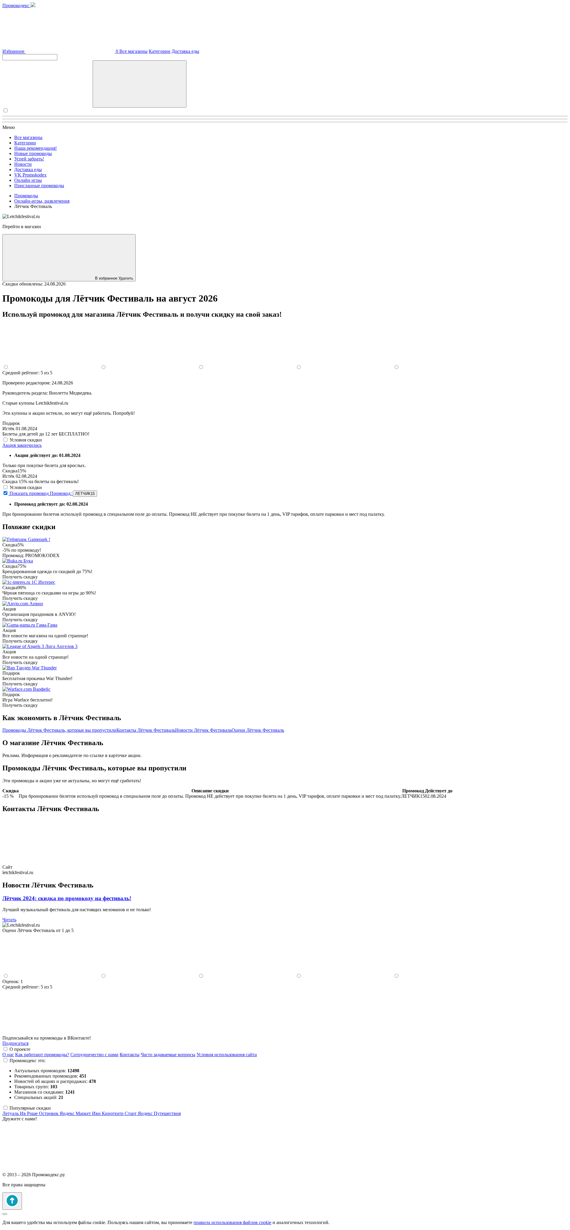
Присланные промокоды (39, 185)
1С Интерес (43, 582)
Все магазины (133, 51)
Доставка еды (185, 51)
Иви (97, 1113)
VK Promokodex (30, 174)
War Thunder (44, 667)
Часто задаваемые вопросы (168, 1054)
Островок (49, 1113)
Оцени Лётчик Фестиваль (258, 730)
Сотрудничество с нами (94, 1054)
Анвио (36, 603)
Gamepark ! (39, 539)
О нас (8, 1054)
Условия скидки (26, 439)
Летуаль (11, 1113)
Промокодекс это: (27, 1060)
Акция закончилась (22, 445)
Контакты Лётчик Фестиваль (145, 730)
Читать (9, 919)
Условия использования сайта (227, 1054)
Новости (23, 164)
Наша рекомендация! (35, 148)
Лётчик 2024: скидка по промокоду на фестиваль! (66, 898)
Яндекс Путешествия (159, 1113)
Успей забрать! (29, 158)
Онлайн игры (28, 180)
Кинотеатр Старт (120, 1113)
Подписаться (15, 1043)
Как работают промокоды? (42, 1054)
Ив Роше (29, 1113)
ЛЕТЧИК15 (85, 493)
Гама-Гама (46, 624)
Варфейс (41, 689)
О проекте (20, 1049)
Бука (28, 560)
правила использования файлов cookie (232, 1222)
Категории (159, 51)
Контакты (130, 1054)
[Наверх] (12, 1201)
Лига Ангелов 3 (61, 646)
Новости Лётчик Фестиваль (203, 730)
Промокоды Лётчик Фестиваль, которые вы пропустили (59, 730)
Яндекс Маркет (76, 1113)
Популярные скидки (30, 1108)
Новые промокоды (33, 153)
